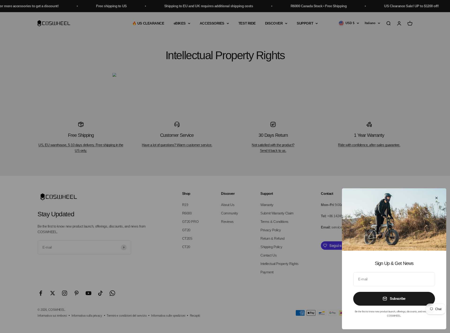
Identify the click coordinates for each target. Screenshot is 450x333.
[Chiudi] (436, 198)
